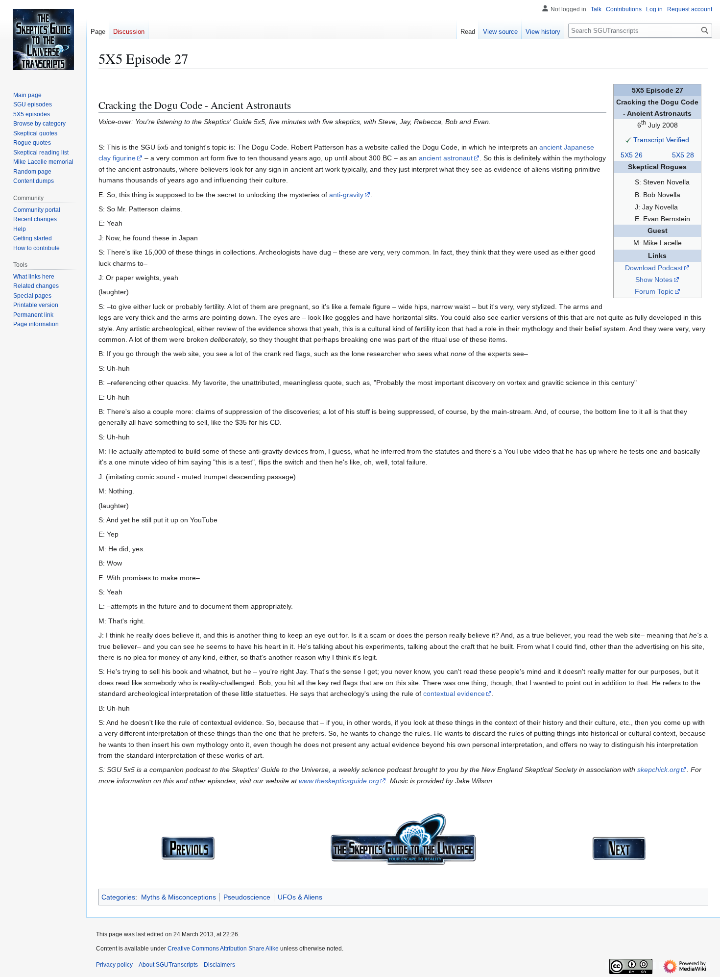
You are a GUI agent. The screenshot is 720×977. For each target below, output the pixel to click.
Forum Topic (654, 291)
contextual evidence (454, 693)
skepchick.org (658, 769)
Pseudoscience (246, 897)
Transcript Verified (661, 140)
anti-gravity (346, 195)
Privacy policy (114, 964)
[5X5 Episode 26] (188, 847)
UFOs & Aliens (300, 897)
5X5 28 (683, 155)
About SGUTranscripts (168, 964)
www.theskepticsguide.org (339, 781)
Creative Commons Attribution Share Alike (223, 948)
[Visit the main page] (43, 39)
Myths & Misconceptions (178, 897)
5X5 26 (632, 155)
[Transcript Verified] (628, 140)
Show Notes (653, 279)
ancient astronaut (446, 158)
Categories (118, 897)
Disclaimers (219, 964)
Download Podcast (654, 268)
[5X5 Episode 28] (619, 847)
